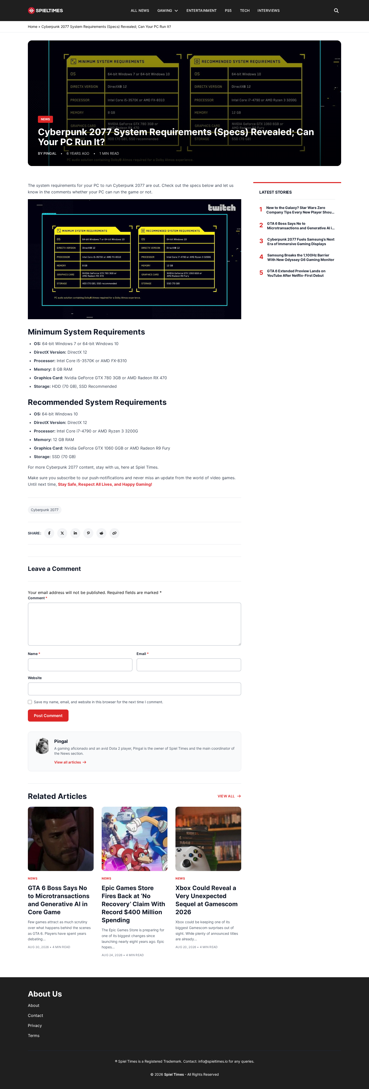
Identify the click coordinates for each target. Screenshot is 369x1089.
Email (143, 653)
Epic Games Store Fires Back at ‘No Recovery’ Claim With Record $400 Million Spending (133, 904)
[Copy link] (114, 533)
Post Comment (48, 715)
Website (35, 678)
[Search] (336, 10)
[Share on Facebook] (49, 533)
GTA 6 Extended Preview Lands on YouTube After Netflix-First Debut (296, 273)
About (33, 1005)
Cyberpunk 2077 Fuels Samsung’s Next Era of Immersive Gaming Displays (300, 241)
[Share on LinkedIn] (75, 533)
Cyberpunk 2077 (44, 510)
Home (32, 26)
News (32, 878)
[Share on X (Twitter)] (62, 533)
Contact (35, 1015)
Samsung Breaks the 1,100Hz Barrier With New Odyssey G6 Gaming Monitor (300, 257)
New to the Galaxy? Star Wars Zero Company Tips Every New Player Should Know (300, 209)
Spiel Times (174, 1074)
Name (34, 653)
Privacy (35, 1025)
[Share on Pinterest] (88, 533)
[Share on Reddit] (101, 533)
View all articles (67, 762)
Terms (33, 1035)
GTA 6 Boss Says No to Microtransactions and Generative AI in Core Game (300, 225)
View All (226, 796)
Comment (37, 598)
